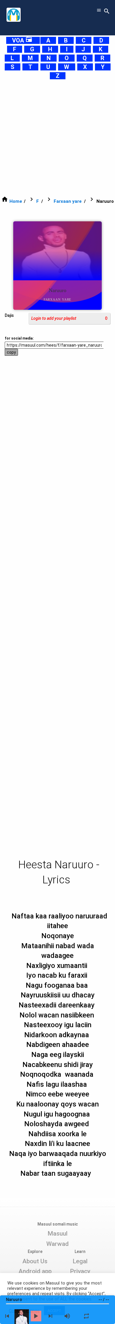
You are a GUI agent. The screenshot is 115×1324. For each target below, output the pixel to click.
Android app (35, 1271)
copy (11, 352)
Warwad (57, 1243)
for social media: (19, 338)
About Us (34, 1261)
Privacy (80, 1271)
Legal (80, 1261)
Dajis (9, 315)
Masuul (57, 1233)
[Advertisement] (57, 137)
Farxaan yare (68, 201)
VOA (22, 40)
